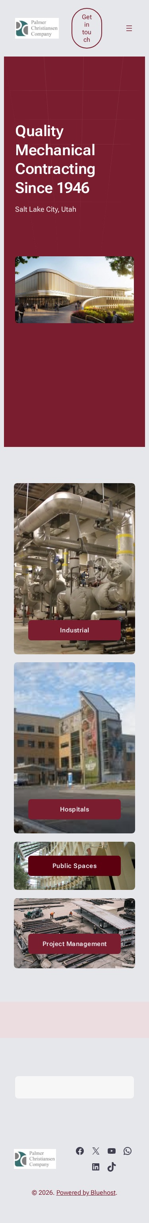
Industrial (74, 630)
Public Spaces (74, 866)
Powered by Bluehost (86, 1192)
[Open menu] (129, 28)
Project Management (75, 944)
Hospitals (74, 809)
